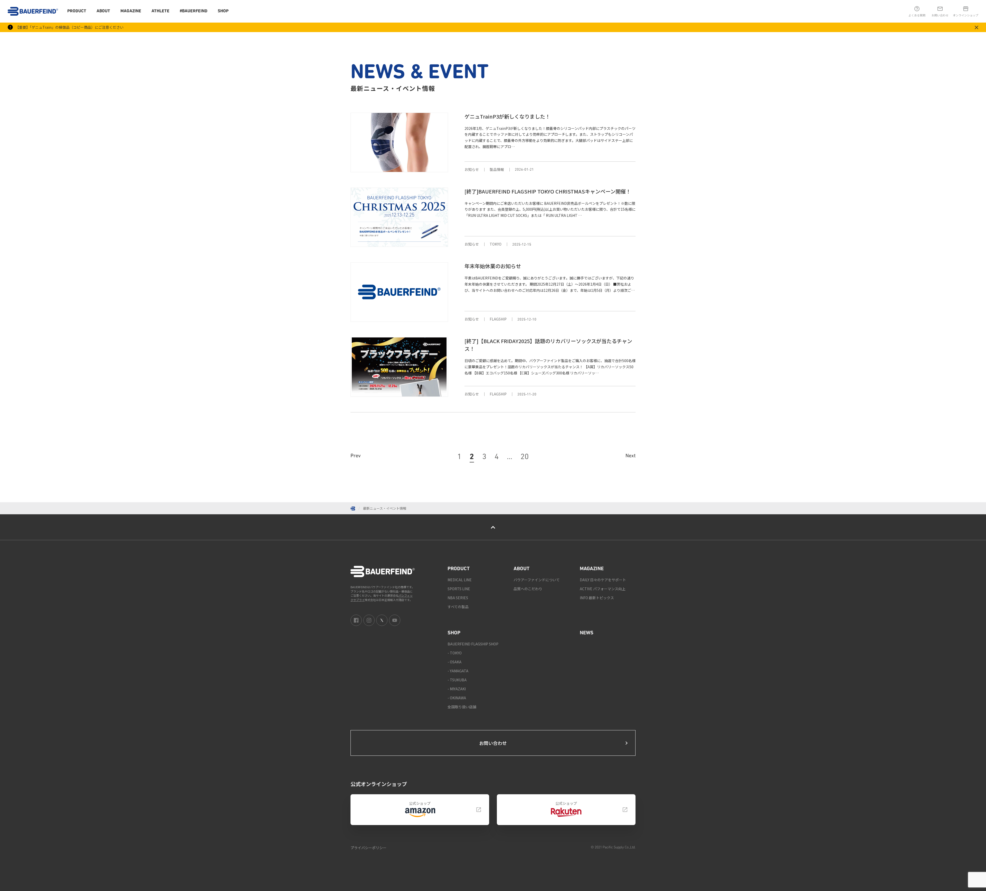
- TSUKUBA (457, 679)
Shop (223, 11)
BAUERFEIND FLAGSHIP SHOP (473, 643)
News (586, 633)
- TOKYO (455, 652)
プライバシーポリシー (368, 847)
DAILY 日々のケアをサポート (603, 579)
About (103, 11)
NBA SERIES (458, 597)
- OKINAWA (457, 697)
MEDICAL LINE (460, 579)
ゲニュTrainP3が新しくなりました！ (507, 116)
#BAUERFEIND (193, 11)
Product (76, 11)
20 (524, 457)
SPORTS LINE (459, 588)
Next (630, 456)
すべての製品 (458, 606)
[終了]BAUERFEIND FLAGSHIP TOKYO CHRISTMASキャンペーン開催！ (547, 191)
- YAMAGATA (458, 670)
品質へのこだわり (528, 588)
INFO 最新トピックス (597, 597)
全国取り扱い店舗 (462, 706)
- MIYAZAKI (457, 688)
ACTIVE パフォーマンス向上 (602, 588)
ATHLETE (160, 11)
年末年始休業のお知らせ (492, 266)
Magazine (130, 11)
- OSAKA (454, 661)
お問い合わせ (493, 743)
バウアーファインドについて (537, 579)
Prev (355, 456)
